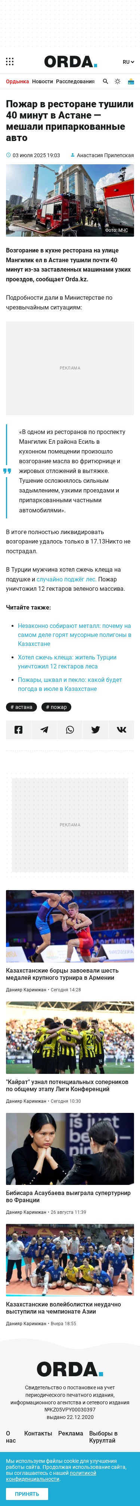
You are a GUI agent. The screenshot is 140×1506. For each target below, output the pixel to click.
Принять (27, 1494)
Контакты (38, 1433)
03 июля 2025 (29, 155)
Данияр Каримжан (26, 989)
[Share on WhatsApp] (70, 730)
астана (23, 707)
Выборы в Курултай (103, 1437)
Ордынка (17, 81)
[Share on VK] (121, 730)
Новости (42, 81)
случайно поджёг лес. (67, 579)
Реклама (70, 1433)
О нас (11, 1437)
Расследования (75, 81)
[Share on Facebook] (18, 730)
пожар (59, 707)
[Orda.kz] (70, 1380)
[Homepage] (70, 62)
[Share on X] (95, 730)
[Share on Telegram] (44, 730)
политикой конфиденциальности (51, 1476)
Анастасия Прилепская (105, 155)
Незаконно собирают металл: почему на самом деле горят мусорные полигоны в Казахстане (74, 634)
